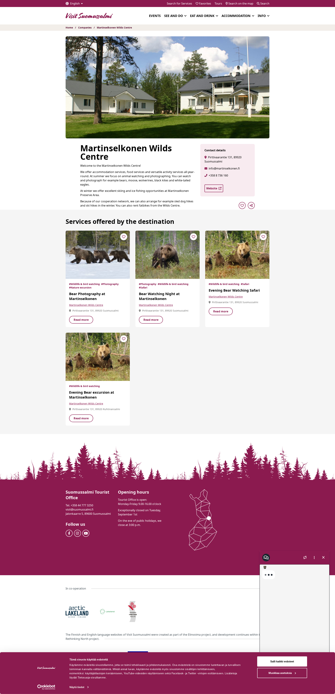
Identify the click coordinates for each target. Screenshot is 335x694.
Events (155, 16)
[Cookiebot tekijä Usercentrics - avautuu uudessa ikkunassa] (46, 687)
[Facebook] (69, 533)
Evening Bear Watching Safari (234, 290)
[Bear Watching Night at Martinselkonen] (167, 255)
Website (211, 188)
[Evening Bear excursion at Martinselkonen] (98, 357)
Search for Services (179, 3)
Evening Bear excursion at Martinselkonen (91, 395)
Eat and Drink (202, 16)
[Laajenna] (185, 16)
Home (69, 27)
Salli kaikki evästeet (282, 661)
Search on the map (240, 3)
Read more (81, 320)
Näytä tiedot (76, 687)
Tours (218, 3)
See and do (173, 16)
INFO (262, 16)
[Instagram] (77, 533)
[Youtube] (85, 533)
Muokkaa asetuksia (280, 672)
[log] (294, 612)
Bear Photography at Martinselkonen (87, 296)
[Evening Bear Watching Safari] (237, 255)
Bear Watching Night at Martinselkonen (159, 296)
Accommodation (236, 16)
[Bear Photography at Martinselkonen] (98, 255)
